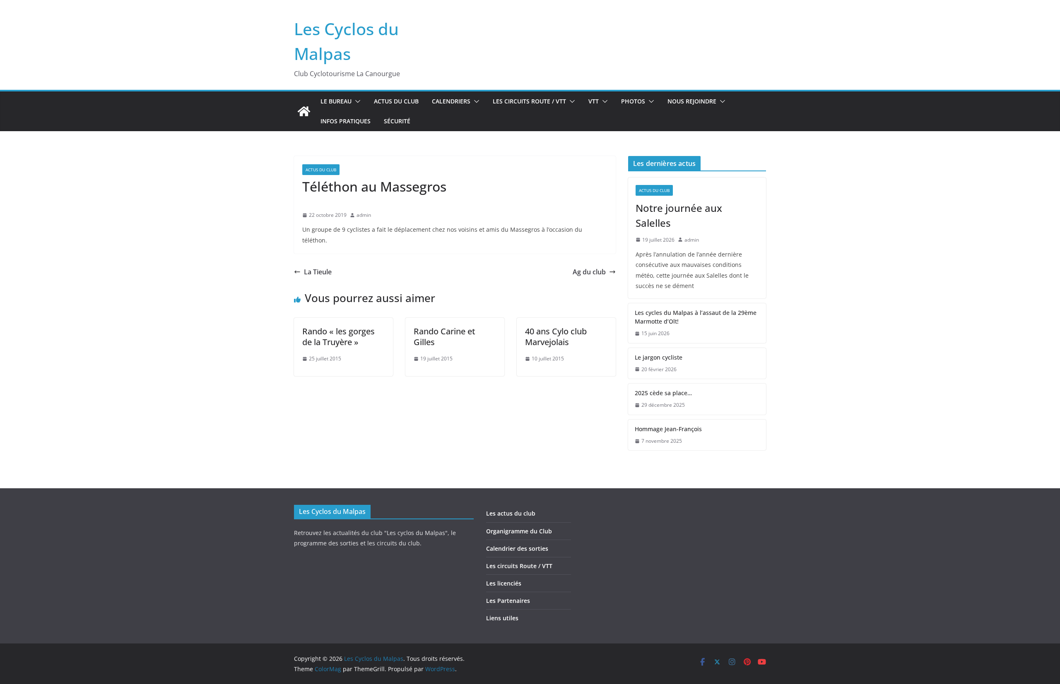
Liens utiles (502, 618)
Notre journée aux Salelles (679, 215)
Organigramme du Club (519, 531)
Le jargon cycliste (658, 357)
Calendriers (451, 101)
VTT (593, 101)
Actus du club (396, 101)
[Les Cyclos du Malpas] (304, 111)
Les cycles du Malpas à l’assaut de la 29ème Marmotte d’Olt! (695, 317)
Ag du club (589, 271)
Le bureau (336, 101)
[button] (356, 101)
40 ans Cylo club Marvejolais (556, 337)
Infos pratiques (345, 121)
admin (364, 214)
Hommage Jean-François (668, 429)
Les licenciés (503, 583)
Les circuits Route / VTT (529, 101)
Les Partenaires (508, 601)
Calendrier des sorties (517, 548)
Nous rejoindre (691, 101)
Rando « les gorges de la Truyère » (338, 337)
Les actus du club (510, 513)
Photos (633, 101)
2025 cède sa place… (663, 393)
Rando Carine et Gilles (444, 337)
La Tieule (318, 271)
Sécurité (397, 121)
